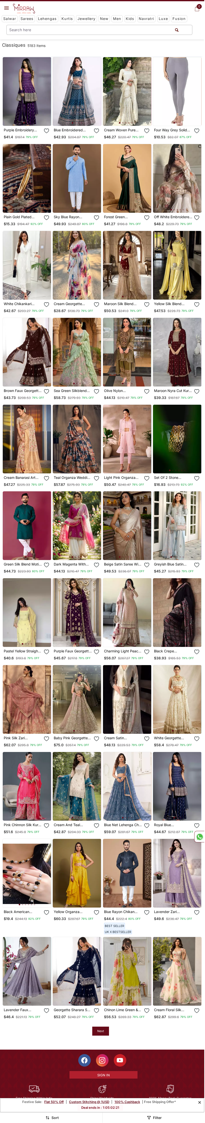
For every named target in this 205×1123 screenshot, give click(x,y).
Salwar (9, 18)
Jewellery (87, 18)
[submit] (176, 29)
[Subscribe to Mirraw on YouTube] (120, 1060)
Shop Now (31, 118)
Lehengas (47, 18)
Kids (130, 18)
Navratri (146, 18)
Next (100, 1031)
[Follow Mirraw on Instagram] (102, 1060)
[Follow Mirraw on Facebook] (84, 1060)
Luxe (163, 18)
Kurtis (67, 18)
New (104, 18)
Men (117, 18)
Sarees (27, 18)
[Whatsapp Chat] (199, 836)
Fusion (179, 18)
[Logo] (24, 9)
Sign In (103, 1075)
